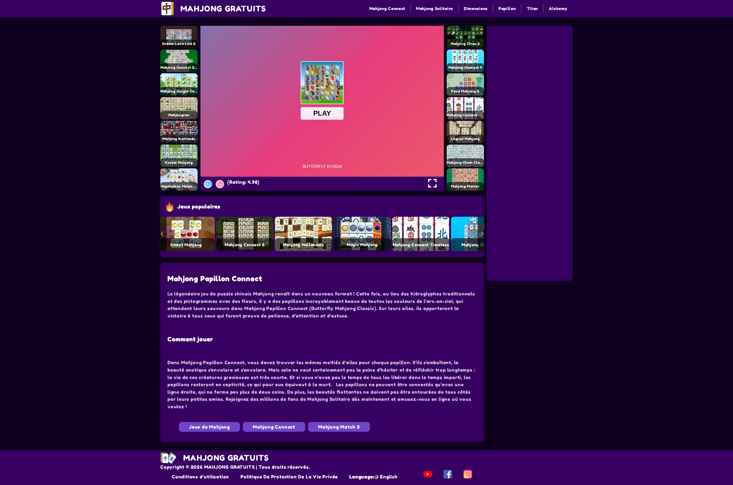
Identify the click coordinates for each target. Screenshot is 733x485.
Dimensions (476, 8)
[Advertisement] (531, 62)
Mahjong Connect (387, 8)
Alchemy (558, 8)
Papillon (507, 8)
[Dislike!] (207, 184)
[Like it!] (219, 184)
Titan (532, 8)
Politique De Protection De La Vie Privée (289, 477)
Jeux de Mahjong (209, 427)
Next (482, 234)
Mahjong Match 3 (339, 427)
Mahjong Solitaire (434, 8)
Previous (162, 234)
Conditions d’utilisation (200, 477)
